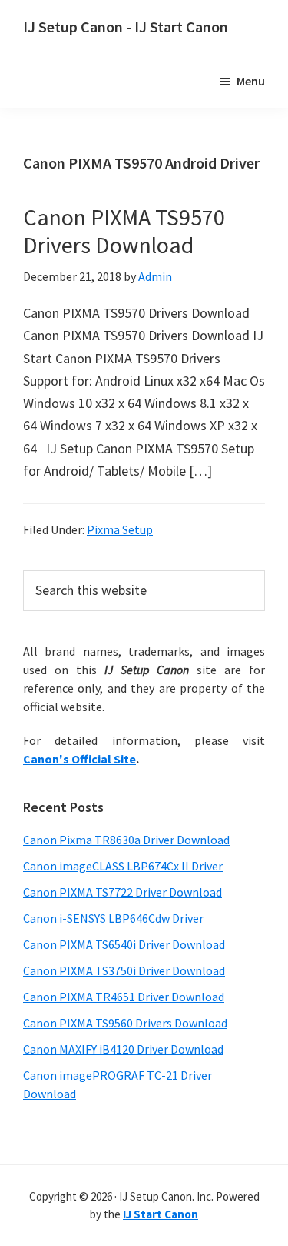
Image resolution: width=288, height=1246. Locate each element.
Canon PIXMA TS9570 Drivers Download (124, 230)
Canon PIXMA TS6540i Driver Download (124, 944)
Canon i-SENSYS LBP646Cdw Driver (113, 918)
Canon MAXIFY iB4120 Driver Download (123, 1049)
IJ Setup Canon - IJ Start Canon (125, 26)
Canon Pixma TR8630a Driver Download (126, 839)
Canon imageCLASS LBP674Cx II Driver (123, 866)
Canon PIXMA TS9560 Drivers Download (125, 1023)
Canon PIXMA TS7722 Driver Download (122, 892)
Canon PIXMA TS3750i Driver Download (124, 970)
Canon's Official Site (79, 759)
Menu (251, 81)
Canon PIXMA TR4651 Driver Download (123, 996)
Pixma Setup (120, 529)
